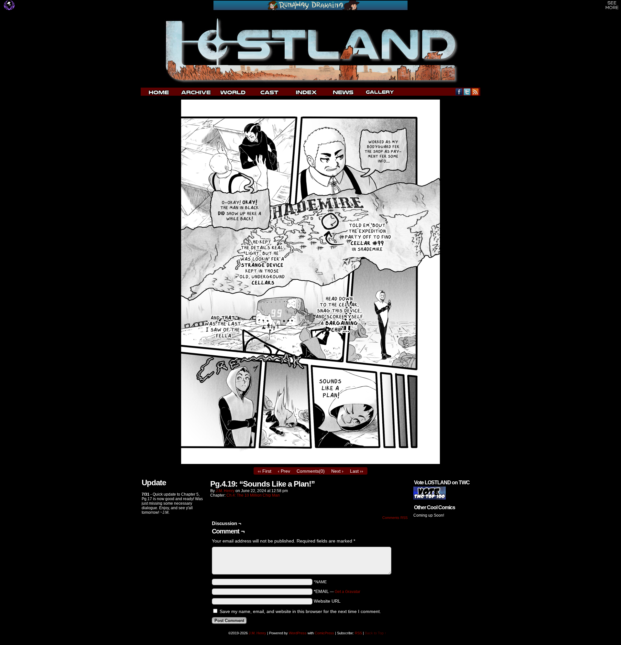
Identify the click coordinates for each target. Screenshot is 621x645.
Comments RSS (395, 518)
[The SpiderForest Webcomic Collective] (9, 5)
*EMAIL (337, 591)
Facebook (459, 92)
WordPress (298, 633)
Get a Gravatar (347, 591)
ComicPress (324, 633)
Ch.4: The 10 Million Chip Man (253, 495)
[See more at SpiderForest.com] (612, 5)
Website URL (327, 601)
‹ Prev (284, 471)
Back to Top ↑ (376, 633)
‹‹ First (264, 471)
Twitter (467, 92)
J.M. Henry (225, 491)
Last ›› (356, 471)
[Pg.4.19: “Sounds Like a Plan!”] (310, 462)
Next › (337, 471)
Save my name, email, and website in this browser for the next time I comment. (300, 611)
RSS (475, 92)
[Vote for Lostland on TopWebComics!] (429, 498)
